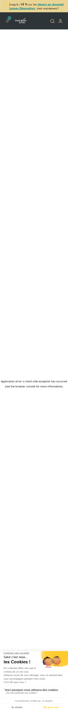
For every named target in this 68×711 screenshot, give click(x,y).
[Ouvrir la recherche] (52, 21)
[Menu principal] (8, 21)
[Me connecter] (60, 21)
